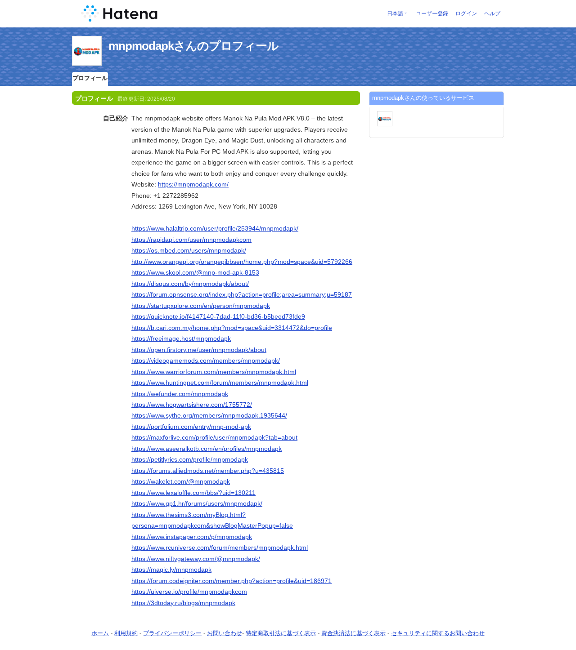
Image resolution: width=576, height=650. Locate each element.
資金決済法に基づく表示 (353, 633)
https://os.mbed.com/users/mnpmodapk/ (188, 250)
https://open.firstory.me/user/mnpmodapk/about (198, 349)
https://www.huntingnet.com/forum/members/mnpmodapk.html (219, 382)
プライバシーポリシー (172, 633)
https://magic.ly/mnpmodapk (171, 569)
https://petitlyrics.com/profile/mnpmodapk (189, 459)
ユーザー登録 (432, 13)
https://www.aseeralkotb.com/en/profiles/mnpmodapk (206, 448)
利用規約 (126, 633)
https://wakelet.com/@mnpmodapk (180, 481)
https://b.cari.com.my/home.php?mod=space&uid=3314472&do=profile (231, 327)
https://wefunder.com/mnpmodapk (179, 393)
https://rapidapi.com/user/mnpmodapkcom (191, 239)
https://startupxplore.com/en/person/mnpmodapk (200, 305)
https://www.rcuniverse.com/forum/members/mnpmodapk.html (219, 547)
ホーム (100, 633)
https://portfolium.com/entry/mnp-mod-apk (191, 426)
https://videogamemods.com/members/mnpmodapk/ (205, 360)
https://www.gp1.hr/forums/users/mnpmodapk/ (196, 503)
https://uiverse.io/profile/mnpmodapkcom (189, 591)
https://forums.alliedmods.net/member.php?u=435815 (207, 470)
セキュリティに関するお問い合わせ (438, 633)
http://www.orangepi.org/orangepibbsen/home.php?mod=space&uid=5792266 (241, 261)
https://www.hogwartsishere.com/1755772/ (191, 404)
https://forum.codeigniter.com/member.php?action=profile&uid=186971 (231, 580)
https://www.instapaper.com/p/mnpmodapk (191, 536)
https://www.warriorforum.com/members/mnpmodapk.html (213, 371)
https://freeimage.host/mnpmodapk (181, 338)
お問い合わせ (224, 633)
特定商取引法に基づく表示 (281, 633)
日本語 (395, 13)
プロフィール (90, 78)
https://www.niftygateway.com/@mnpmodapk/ (195, 558)
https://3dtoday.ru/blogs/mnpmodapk (183, 602)
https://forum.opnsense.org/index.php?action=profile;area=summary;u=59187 (241, 294)
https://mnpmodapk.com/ (193, 184)
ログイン (466, 13)
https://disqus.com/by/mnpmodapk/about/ (190, 283)
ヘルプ (492, 13)
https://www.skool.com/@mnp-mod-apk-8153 (195, 272)
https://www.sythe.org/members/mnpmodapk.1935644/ (209, 415)
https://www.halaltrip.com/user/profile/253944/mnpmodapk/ (214, 228)
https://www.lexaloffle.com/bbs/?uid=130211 (193, 492)
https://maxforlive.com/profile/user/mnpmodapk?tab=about (214, 437)
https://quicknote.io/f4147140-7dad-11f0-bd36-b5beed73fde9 (218, 316)
